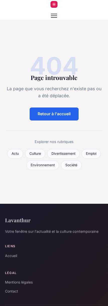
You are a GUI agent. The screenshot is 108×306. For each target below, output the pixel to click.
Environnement (43, 165)
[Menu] (54, 16)
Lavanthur (18, 220)
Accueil (11, 256)
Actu (15, 154)
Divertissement (63, 154)
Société (71, 165)
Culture (35, 154)
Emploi (91, 154)
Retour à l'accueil (54, 113)
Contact (11, 291)
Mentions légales (19, 282)
